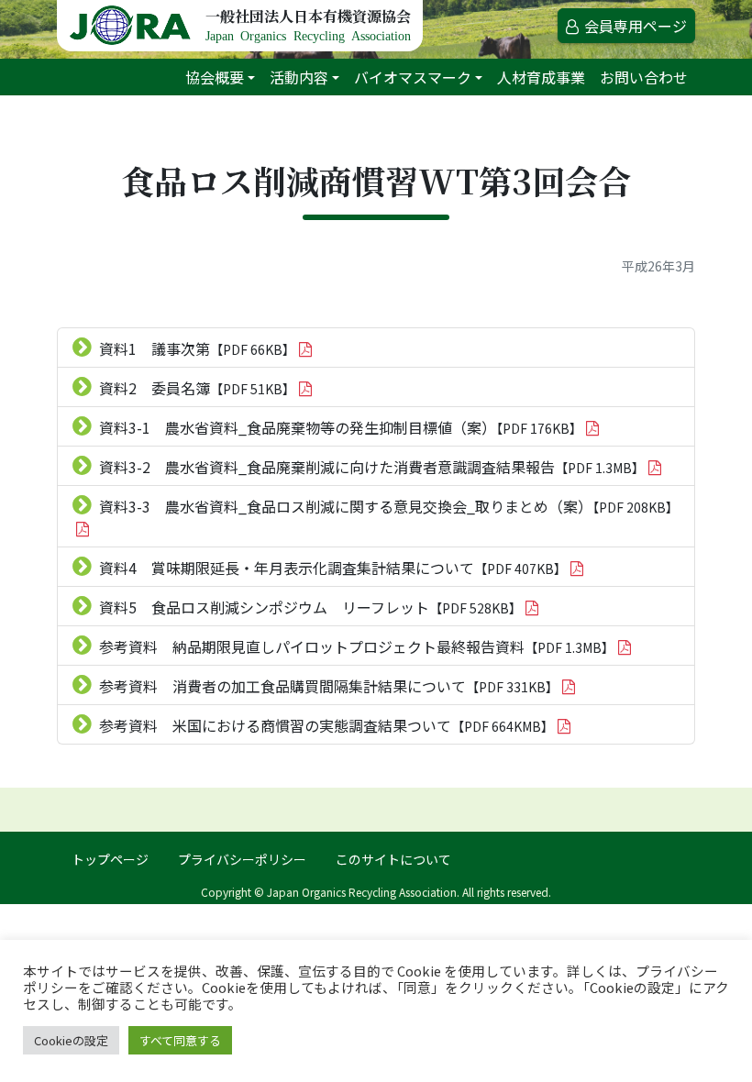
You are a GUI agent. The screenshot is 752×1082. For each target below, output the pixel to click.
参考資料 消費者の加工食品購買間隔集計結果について (328, 686)
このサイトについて (393, 859)
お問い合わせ (644, 77)
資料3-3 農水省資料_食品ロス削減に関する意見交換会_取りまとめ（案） (389, 506)
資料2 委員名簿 (197, 388)
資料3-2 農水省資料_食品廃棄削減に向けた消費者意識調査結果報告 (372, 467)
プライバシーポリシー (242, 859)
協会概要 (214, 77)
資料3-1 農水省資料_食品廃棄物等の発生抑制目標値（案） (340, 427)
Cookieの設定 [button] (71, 1040)
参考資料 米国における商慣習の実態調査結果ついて (326, 725)
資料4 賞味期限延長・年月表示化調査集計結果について (333, 568)
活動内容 (299, 77)
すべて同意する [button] (180, 1040)
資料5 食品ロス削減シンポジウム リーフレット (310, 607)
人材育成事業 (541, 77)
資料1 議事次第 (197, 348)
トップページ (110, 859)
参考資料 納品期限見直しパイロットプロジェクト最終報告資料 (356, 646)
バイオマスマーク (412, 77)
